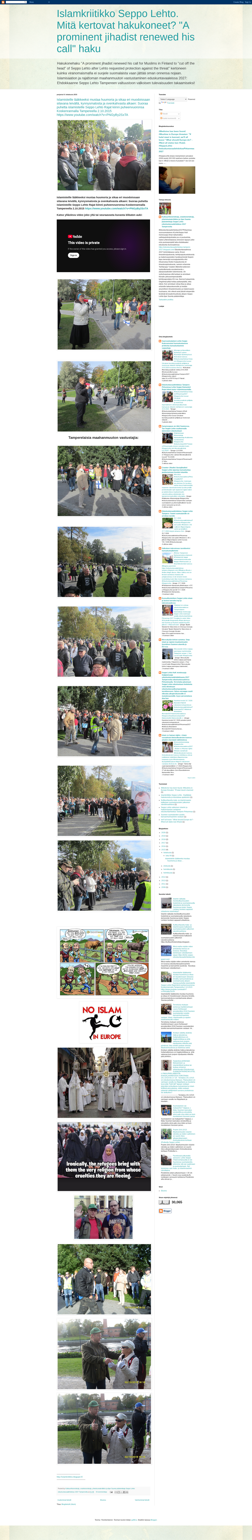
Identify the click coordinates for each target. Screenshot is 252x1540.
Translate (170, 103)
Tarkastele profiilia (166, 300)
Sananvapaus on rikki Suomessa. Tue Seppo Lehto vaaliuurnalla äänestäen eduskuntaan (176, 428)
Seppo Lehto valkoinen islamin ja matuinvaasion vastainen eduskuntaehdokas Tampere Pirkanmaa (177, 809)
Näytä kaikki (191, 778)
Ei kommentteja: (102, 1492)
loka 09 (169, 856)
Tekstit (165, 114)
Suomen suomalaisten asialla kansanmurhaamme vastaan (172, 816)
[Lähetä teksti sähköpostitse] (111, 1492)
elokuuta (167, 866)
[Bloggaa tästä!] (118, 1492)
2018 (163, 839)
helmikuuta (168, 873)
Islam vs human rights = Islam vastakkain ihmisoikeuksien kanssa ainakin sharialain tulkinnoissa (177, 737)
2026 (163, 833)
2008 (163, 887)
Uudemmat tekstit (64, 1500)
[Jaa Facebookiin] (124, 1492)
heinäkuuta (168, 869)
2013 (163, 881)
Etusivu (103, 1500)
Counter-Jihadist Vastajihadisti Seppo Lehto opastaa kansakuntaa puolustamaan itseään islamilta (176, 470)
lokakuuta (167, 853)
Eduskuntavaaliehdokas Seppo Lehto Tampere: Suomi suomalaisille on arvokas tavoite (177, 513)
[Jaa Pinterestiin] (127, 1492)
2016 (163, 846)
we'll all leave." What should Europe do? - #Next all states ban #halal (177, 821)
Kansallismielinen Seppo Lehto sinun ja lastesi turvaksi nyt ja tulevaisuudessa (177, 600)
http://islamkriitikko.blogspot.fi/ (70, 1477)
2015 (163, 850)
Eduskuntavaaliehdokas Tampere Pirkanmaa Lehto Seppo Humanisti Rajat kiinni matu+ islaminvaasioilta (176, 387)
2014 (163, 877)
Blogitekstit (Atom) (69, 1504)
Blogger (154, 1520)
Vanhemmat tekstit (142, 1500)
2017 (163, 843)
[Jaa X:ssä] (121, 1492)
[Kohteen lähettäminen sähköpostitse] (115, 1492)
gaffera (134, 1520)
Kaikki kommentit (169, 118)
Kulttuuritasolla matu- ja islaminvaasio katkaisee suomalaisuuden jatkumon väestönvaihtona (176, 802)
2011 (163, 884)
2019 (163, 836)
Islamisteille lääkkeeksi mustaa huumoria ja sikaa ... (177, 860)
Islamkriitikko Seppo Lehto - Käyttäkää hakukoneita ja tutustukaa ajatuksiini (176, 796)
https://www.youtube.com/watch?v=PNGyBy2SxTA (116, 208)
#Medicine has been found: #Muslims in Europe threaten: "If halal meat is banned (177, 789)
